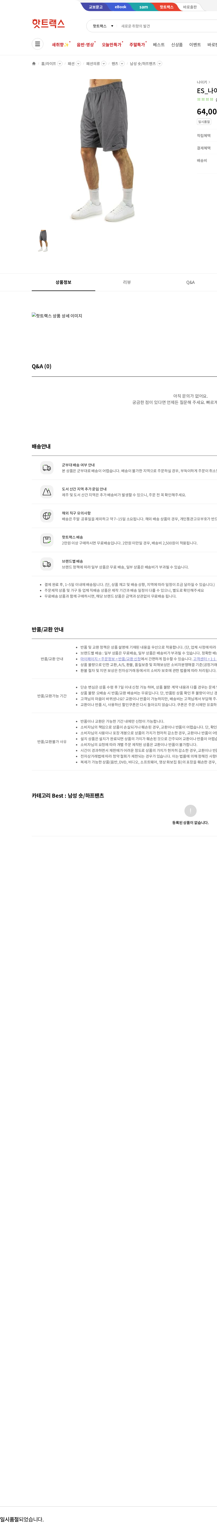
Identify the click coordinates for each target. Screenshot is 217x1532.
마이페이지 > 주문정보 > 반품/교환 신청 (110, 658)
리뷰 (127, 282)
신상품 (177, 44)
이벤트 (195, 44)
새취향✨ (60, 44)
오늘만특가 (111, 44)
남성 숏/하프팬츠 (143, 63)
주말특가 (137, 44)
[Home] (34, 63)
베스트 (159, 44)
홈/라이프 (48, 63)
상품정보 (63, 282)
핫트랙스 (99, 26)
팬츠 (115, 63)
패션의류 (93, 63)
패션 (71, 63)
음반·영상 (85, 44)
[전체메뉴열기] (37, 44)
